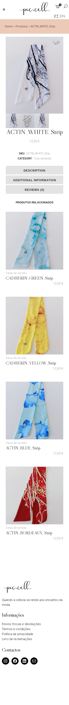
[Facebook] (15, 661)
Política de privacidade (17, 634)
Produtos (22, 26)
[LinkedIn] (24, 661)
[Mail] (34, 661)
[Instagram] (5, 661)
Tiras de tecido (42, 158)
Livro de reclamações (17, 639)
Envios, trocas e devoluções (21, 624)
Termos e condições (16, 629)
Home (9, 26)
